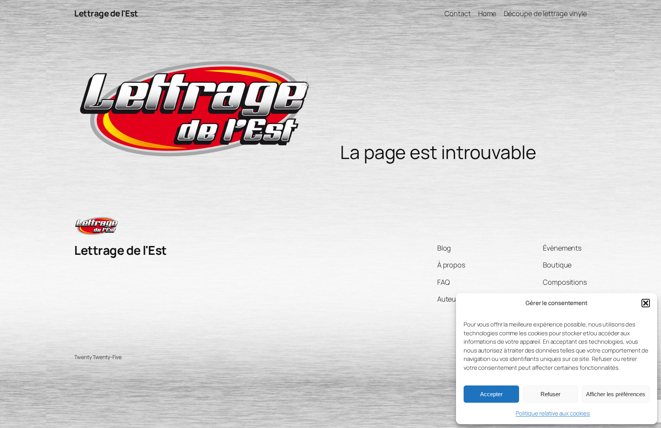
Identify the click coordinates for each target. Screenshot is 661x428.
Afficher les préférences (615, 394)
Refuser (550, 394)
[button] (646, 303)
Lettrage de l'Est (106, 13)
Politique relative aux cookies (553, 413)
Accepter (491, 394)
